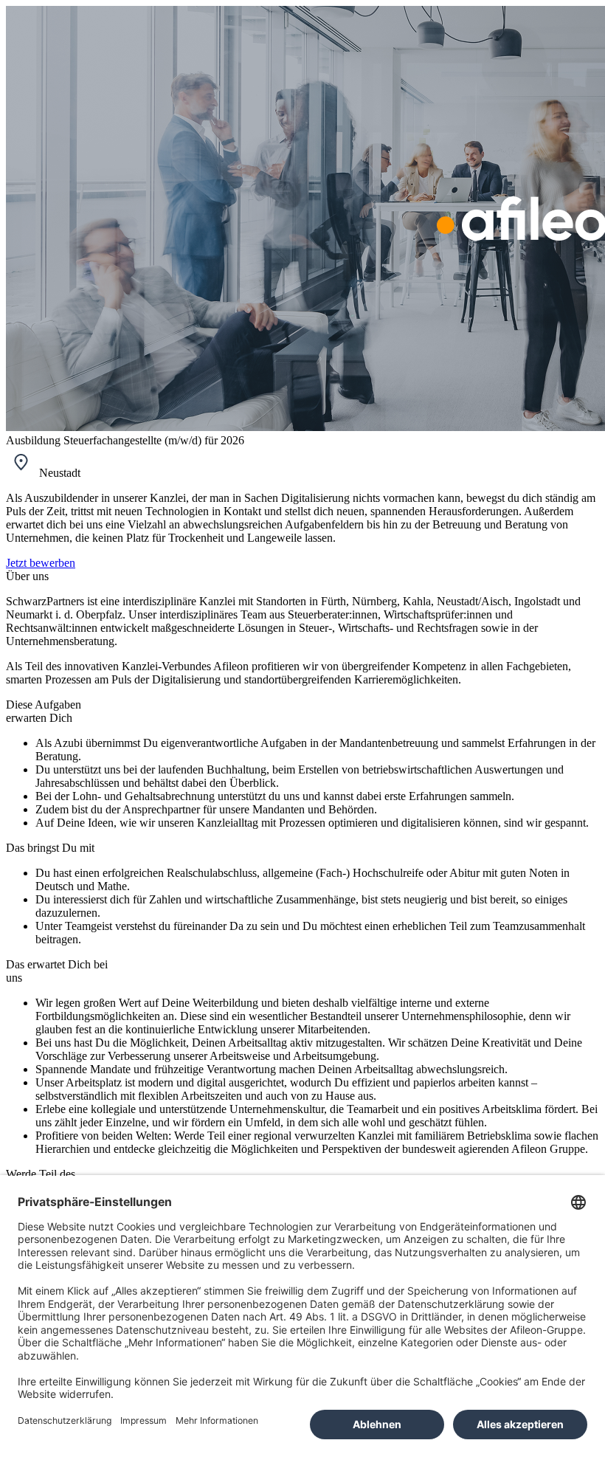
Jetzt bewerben (40, 563)
